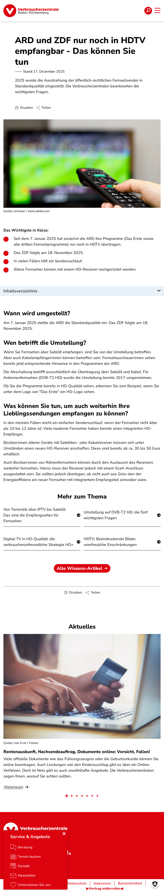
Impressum (102, 883)
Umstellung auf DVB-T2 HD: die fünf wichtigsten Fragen (116, 515)
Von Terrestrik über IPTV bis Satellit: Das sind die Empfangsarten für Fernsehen (34, 515)
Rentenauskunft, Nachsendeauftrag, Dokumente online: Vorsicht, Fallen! (76, 752)
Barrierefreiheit (130, 883)
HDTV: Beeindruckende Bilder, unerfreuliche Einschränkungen (110, 541)
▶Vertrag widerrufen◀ (104, 888)
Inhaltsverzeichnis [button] (20, 291)
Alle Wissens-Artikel (79, 568)
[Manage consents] (155, 884)
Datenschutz (76, 883)
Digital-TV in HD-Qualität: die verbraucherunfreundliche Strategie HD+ (38, 541)
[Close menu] (64, 833)
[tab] (66, 796)
